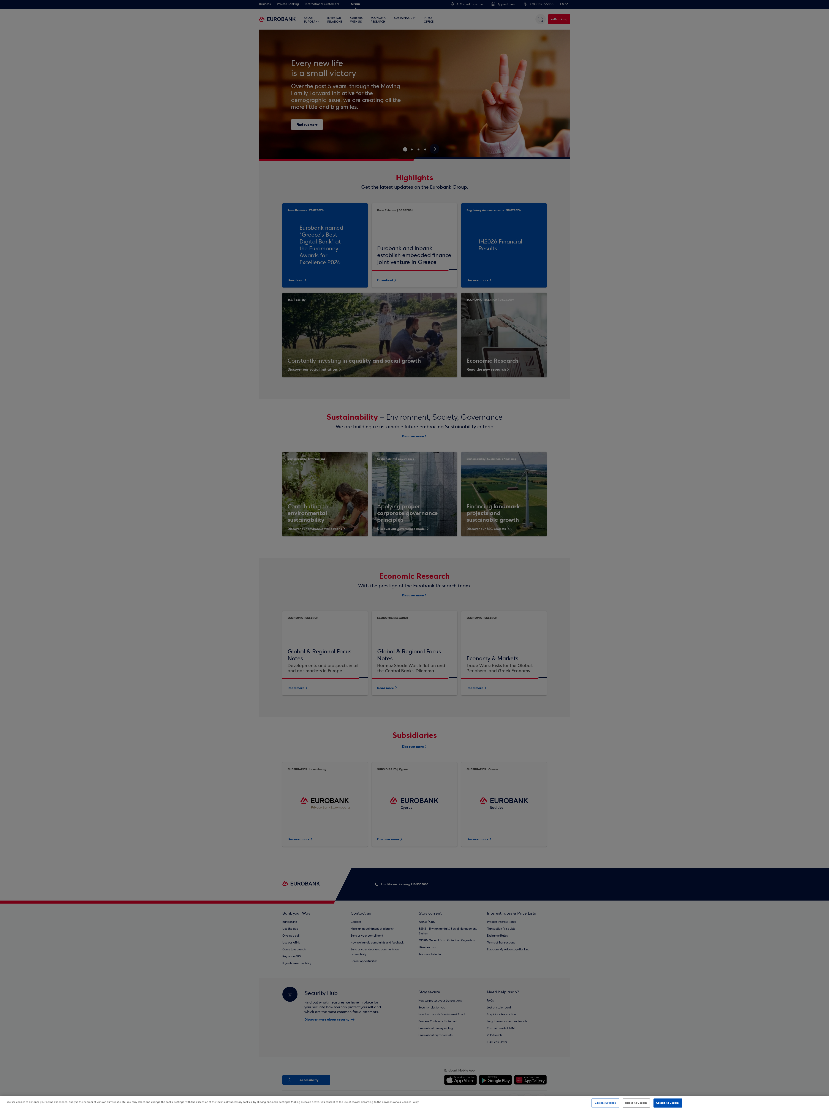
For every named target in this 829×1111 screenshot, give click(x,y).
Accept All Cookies (667, 1103)
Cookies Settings (605, 1103)
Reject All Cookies (636, 1103)
